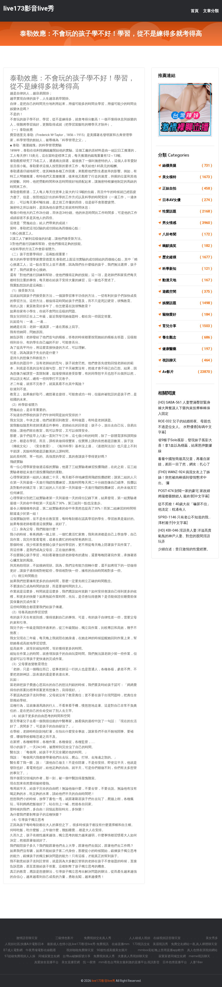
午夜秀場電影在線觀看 (41, 950)
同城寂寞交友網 (49, 956)
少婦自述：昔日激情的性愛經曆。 (184, 549)
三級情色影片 (64, 938)
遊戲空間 (187, 291)
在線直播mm (120, 944)
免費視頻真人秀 (104, 956)
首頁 (195, 11)
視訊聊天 (187, 360)
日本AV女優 (187, 200)
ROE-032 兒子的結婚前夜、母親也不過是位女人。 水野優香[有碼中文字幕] (185, 426)
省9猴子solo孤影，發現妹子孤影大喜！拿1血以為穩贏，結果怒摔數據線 (185, 445)
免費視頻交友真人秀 (97, 938)
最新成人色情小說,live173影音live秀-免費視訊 (78, 944)
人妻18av (196, 962)
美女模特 (187, 177)
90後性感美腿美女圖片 (112, 950)
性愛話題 (187, 211)
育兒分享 (187, 326)
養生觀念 (187, 337)
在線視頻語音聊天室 (167, 938)
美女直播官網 (71, 962)
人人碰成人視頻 (139, 938)
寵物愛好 (187, 314)
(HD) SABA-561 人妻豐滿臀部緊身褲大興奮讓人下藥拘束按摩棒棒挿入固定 (184, 407)
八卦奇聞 (187, 234)
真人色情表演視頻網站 (202, 950)
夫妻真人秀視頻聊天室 (133, 956)
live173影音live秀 (28, 8)
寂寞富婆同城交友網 (172, 956)
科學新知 (187, 269)
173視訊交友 (141, 944)
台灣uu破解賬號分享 (76, 956)
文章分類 (211, 11)
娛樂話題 (187, 303)
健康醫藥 (187, 349)
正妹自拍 (187, 188)
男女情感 (187, 223)
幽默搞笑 (187, 246)
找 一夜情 (89, 962)
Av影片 (187, 372)
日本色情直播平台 (175, 962)
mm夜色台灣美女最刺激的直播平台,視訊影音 (129, 962)
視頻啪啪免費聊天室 (80, 950)
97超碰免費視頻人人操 (20, 956)
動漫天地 (187, 280)
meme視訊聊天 (199, 956)
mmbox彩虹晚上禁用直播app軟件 (161, 950)
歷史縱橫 (187, 257)
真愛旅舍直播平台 (46, 962)
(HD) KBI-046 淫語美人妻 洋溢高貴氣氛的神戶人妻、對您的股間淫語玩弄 (184, 535)
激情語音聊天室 (27, 938)
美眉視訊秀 (160, 944)
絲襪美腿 (187, 165)
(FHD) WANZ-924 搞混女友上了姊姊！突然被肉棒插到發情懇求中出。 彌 (184, 477)
